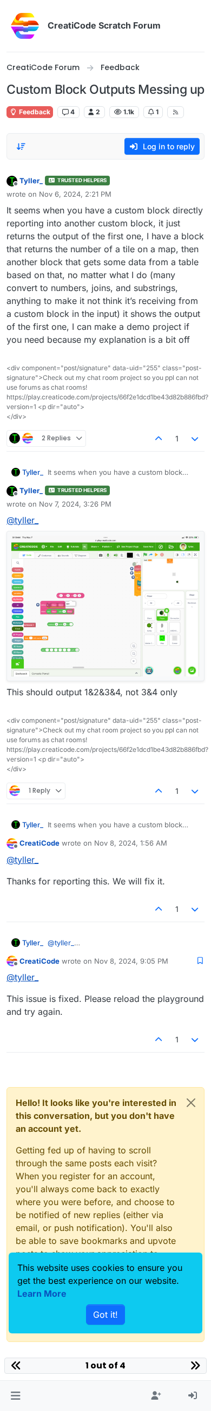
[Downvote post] (195, 438)
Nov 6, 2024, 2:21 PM (75, 194)
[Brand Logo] (25, 26)
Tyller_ (31, 180)
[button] (15, 1396)
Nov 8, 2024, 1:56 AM (130, 843)
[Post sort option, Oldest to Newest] (21, 146)
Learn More (42, 1293)
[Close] (191, 1103)
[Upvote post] (158, 438)
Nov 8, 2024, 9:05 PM (131, 961)
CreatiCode (39, 843)
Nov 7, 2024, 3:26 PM (75, 504)
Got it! (105, 1314)
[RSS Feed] (175, 112)
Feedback (33, 112)
